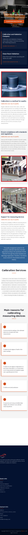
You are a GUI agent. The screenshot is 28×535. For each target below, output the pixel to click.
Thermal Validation (4, 484)
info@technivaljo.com (5, 519)
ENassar (23, 531)
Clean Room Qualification (10, 61)
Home (1, 482)
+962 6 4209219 (4, 515)
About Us (2, 490)
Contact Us (2, 491)
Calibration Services (9, 46)
